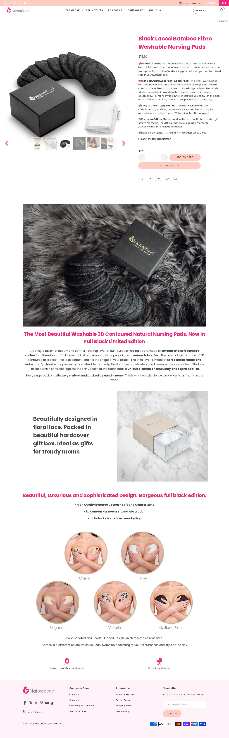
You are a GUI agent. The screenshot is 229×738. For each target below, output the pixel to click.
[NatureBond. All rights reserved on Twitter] (15, 3)
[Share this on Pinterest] (158, 179)
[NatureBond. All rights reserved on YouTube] (24, 3)
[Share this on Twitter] (141, 179)
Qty (140, 150)
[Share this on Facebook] (150, 179)
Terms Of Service (125, 694)
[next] (123, 93)
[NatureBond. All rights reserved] (18, 10)
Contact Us (136, 10)
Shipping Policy (123, 705)
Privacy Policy (123, 700)
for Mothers (94, 10)
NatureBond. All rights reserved (46, 723)
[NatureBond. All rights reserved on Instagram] (10, 3)
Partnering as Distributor (81, 705)
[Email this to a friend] (175, 179)
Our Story (74, 694)
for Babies (115, 10)
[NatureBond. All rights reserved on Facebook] (5, 3)
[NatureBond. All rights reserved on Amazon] (29, 3)
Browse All (73, 10)
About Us (155, 10)
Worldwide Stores (78, 711)
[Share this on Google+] (167, 179)
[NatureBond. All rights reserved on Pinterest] (20, 3)
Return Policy (122, 711)
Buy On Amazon (169, 165)
